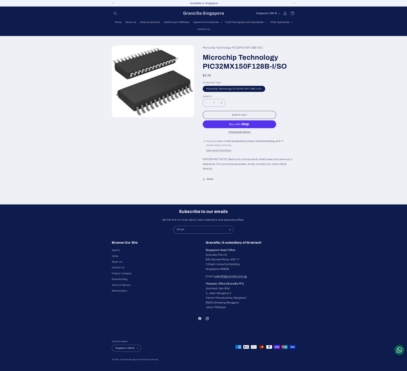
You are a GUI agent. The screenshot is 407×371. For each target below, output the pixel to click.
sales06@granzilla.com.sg (230, 276)
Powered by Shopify (149, 359)
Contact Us (118, 267)
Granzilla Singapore (129, 359)
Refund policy (119, 291)
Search (116, 250)
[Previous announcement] (112, 3)
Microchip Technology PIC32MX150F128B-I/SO (234, 89)
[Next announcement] (294, 3)
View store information (218, 150)
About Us (117, 262)
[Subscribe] (229, 230)
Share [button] (210, 179)
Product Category (122, 273)
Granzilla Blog (120, 279)
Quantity (207, 96)
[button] (115, 13)
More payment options (239, 132)
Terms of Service (121, 285)
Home (115, 256)
